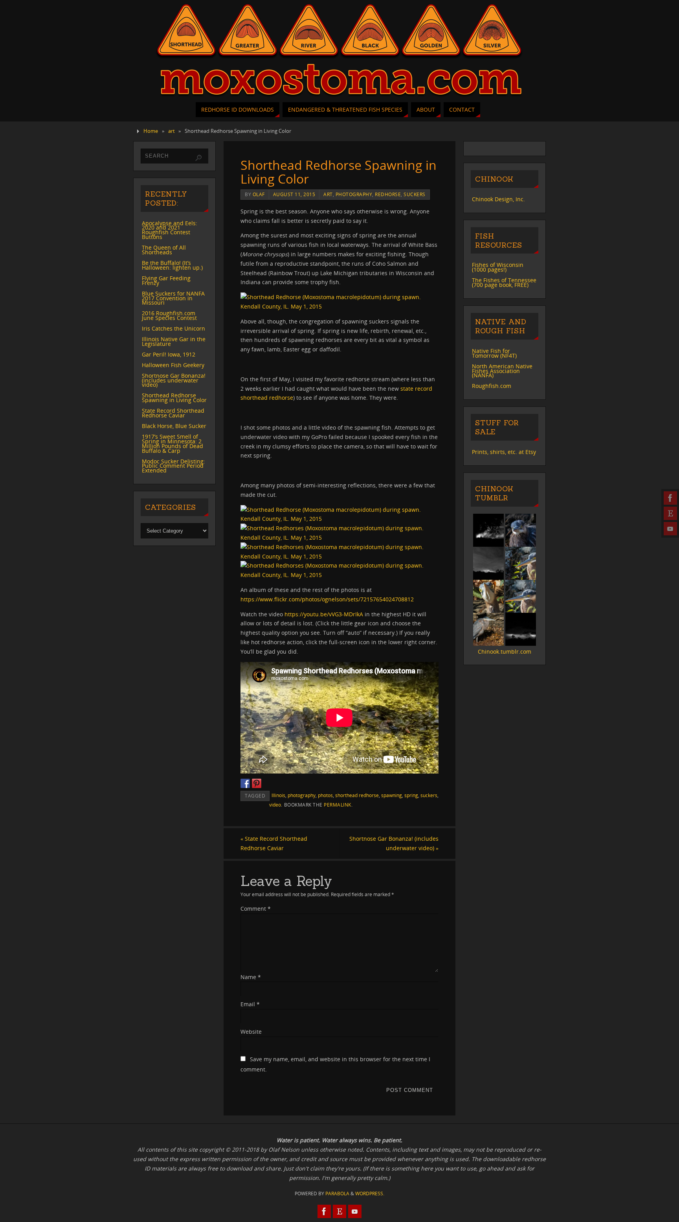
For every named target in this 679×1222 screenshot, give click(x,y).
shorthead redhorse (357, 795)
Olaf (259, 194)
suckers (415, 194)
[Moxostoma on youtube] (670, 528)
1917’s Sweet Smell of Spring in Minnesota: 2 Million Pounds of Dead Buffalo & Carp (172, 443)
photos (325, 795)
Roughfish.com (491, 386)
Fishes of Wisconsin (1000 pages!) (497, 267)
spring (411, 795)
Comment (255, 908)
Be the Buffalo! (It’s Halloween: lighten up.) (172, 265)
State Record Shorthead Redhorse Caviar (273, 843)
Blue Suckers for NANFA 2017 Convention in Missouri (173, 298)
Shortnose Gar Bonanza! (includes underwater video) (394, 843)
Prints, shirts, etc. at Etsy (504, 452)
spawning (391, 795)
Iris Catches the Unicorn (173, 328)
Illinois (278, 795)
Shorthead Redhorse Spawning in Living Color (174, 397)
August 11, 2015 (294, 194)
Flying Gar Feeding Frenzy (166, 280)
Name (250, 977)
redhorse (388, 194)
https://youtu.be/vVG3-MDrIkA (323, 614)
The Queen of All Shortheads (164, 250)
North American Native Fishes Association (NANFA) (502, 370)
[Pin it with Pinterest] (256, 783)
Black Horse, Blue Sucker (174, 426)
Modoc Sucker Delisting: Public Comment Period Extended (173, 466)
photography (354, 194)
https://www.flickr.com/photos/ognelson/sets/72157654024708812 (327, 599)
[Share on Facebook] (245, 783)
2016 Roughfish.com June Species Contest (169, 315)
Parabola (337, 1193)
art (171, 131)
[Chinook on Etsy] (670, 513)
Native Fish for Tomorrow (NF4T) (494, 353)
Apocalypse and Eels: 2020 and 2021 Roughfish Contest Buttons (169, 230)
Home (150, 131)
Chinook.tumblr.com (504, 651)
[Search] (198, 158)
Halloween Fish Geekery (173, 365)
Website (251, 1031)
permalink (337, 804)
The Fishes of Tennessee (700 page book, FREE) (504, 282)
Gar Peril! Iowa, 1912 (168, 354)
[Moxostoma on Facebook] (670, 498)
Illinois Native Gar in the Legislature (174, 341)
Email (250, 1004)
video (275, 804)
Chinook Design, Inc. (498, 199)
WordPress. (369, 1193)
